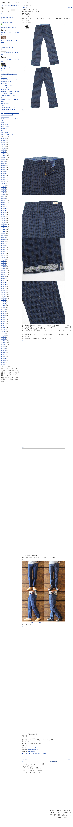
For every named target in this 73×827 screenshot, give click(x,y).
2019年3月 (3, 311)
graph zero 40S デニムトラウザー (34, 622)
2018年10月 (4, 321)
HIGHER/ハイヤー (5, 89)
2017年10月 (4, 344)
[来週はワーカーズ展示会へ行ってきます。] (3, 29)
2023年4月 (3, 216)
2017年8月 (3, 348)
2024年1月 (3, 198)
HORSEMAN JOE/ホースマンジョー (10, 91)
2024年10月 (4, 181)
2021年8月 (3, 255)
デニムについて (5, 117)
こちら (33, 745)
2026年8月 (3, 138)
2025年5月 (3, 167)
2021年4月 (3, 263)
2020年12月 (4, 270)
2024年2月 (3, 196)
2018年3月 (3, 335)
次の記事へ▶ (69, 7)
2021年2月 (3, 266)
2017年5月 (3, 354)
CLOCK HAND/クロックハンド (9, 80)
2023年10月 (4, 204)
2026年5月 (3, 144)
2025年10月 (4, 157)
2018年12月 (4, 317)
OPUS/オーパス (5, 103)
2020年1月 (3, 292)
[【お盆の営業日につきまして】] (3, 70)
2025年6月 (3, 165)
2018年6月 (3, 329)
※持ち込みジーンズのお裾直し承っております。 (34, 753)
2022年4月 (3, 239)
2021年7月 (3, 257)
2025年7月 (3, 163)
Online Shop (11, 2)
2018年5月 (3, 331)
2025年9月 (3, 159)
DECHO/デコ (4, 83)
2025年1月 (3, 175)
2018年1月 (3, 339)
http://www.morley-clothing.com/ (32, 747)
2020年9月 (3, 276)
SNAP (2, 105)
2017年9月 (3, 346)
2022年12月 (4, 224)
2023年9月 (3, 206)
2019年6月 (3, 305)
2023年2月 (3, 220)
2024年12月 (4, 177)
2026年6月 (3, 142)
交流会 (2, 122)
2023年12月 (4, 200)
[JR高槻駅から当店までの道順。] (3, 24)
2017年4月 (3, 356)
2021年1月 (3, 268)
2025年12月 (4, 154)
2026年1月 (3, 152)
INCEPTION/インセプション (8, 93)
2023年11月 (4, 202)
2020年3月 (3, 288)
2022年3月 (3, 241)
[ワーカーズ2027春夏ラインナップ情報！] (3, 56)
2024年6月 (3, 189)
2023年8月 (3, 208)
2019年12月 (4, 294)
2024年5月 (3, 191)
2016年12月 (4, 364)
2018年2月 (3, 337)
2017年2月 (3, 360)
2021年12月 (4, 247)
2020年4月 (3, 286)
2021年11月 (4, 249)
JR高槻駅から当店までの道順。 (9, 27)
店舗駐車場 (4, 128)
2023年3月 (3, 218)
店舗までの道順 (5, 126)
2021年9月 (3, 253)
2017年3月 (3, 358)
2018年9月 (3, 323)
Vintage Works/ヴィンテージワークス (10, 113)
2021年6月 (3, 259)
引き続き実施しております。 (8, 22)
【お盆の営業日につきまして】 (9, 74)
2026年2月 (3, 150)
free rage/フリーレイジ (6, 85)
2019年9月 (3, 300)
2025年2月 (3, 173)
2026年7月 (3, 140)
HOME (3, 2)
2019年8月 (3, 302)
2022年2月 (3, 243)
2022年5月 (3, 237)
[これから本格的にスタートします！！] (3, 36)
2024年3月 (3, 194)
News (22, 2)
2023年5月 (3, 214)
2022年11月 (4, 226)
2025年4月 (3, 169)
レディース (4, 120)
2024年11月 (4, 179)
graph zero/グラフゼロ (6, 87)
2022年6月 (3, 235)
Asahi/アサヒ (4, 78)
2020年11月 (4, 272)
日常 (2, 130)
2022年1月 (3, 245)
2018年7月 (3, 327)
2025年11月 (4, 155)
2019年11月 (4, 296)
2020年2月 (3, 290)
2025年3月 (3, 171)
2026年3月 (3, 148)
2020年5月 (3, 284)
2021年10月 (4, 251)
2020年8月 (3, 278)
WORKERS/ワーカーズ (7, 115)
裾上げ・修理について (6, 132)
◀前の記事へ (25, 7)
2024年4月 (3, 192)
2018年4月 (3, 333)
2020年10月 (4, 274)
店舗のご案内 (4, 124)
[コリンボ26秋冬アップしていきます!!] (3, 49)
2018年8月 (3, 325)
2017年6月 (3, 352)
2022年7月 (3, 233)
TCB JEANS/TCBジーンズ (7, 111)
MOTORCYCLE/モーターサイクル (9, 99)
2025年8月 (3, 161)
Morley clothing (31, 751)
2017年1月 (3, 362)
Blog (17, 2)
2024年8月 (3, 185)
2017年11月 (4, 342)
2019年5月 (3, 307)
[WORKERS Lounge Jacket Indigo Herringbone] (3, 63)
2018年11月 (4, 319)
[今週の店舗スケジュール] (3, 13)
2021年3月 (3, 265)
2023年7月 (3, 210)
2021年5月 (3, 261)
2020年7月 (3, 280)
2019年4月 (3, 309)
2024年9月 (3, 183)
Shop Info (29, 2)
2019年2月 (3, 313)
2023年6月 (3, 212)
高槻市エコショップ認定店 (8, 134)
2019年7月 (3, 304)
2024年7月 (3, 187)
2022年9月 (3, 229)
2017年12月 (4, 341)
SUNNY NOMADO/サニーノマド (9, 109)
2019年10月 (4, 298)
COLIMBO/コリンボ (6, 81)
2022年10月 (4, 228)
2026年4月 (3, 146)
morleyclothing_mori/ (32, 749)
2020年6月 (3, 282)
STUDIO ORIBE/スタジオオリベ (9, 107)
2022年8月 (3, 231)
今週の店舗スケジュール (7, 17)
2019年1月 (3, 315)
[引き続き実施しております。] (3, 19)
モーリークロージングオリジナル (9, 118)
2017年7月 (3, 350)
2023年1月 (3, 222)
